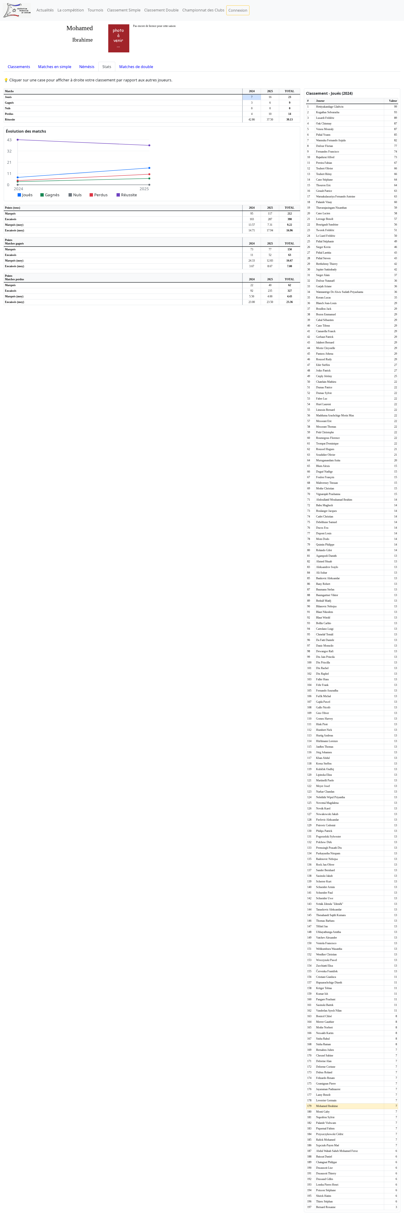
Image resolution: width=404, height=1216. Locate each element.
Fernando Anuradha (327, 690)
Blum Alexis (323, 466)
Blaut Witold (323, 617)
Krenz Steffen (324, 763)
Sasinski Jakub (324, 875)
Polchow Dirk (324, 842)
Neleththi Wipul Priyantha (330, 797)
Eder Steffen (323, 365)
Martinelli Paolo (325, 780)
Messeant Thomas (326, 426)
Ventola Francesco (326, 943)
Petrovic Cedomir (325, 825)
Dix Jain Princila (325, 657)
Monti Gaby (323, 1111)
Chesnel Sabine (324, 1055)
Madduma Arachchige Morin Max (335, 415)
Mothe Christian (325, 488)
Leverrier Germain (326, 1100)
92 (251, 290)
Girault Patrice (324, 191)
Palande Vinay (324, 202)
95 (251, 213)
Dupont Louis (324, 533)
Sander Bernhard (325, 870)
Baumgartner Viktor (327, 595)
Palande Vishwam (326, 1123)
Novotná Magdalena (327, 803)
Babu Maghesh (324, 505)
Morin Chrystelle (325, 348)
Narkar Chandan (325, 791)
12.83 (270, 260)
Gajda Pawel (323, 701)
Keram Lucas (323, 297)
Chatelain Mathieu (326, 381)
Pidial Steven (323, 258)
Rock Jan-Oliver (325, 864)
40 (270, 285)
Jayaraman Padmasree (328, 1089)
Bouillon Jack (323, 308)
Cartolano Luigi (324, 628)
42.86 (252, 119)
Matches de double (136, 66)
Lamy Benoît (323, 1094)
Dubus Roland (324, 1072)
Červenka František (327, 971)
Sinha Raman (323, 1044)
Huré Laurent (323, 404)
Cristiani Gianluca (326, 977)
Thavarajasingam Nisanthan (331, 207)
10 (270, 114)
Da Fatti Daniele (325, 640)
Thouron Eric (323, 185)
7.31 (269, 224)
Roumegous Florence (328, 438)
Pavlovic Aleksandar (327, 819)
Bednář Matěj (323, 600)
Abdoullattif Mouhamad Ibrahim (334, 499)
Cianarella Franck (325, 331)
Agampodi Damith (326, 555)
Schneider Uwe (324, 898)
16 (270, 97)
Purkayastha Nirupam (328, 853)
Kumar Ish (322, 993)
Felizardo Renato (325, 1078)
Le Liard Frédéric (325, 235)
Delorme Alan (324, 1061)
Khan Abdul (323, 758)
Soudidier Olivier (325, 454)
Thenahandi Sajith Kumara (331, 915)
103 (252, 219)
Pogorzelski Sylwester (328, 836)
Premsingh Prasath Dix (329, 847)
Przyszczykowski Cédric (329, 1134)
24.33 (252, 260)
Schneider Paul (324, 892)
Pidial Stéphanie (325, 241)
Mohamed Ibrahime (327, 1106)
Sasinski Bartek (324, 1005)
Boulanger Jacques (326, 511)
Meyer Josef (323, 786)
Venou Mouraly (325, 129)
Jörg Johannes (324, 752)
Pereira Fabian (324, 162)
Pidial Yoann (323, 134)
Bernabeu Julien (325, 1050)
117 (270, 213)
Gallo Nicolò (323, 707)
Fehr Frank (322, 685)
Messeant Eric (324, 421)
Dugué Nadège (324, 471)
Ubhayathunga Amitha (328, 932)
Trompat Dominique (327, 443)
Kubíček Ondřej (325, 769)
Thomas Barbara (325, 920)
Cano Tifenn (323, 325)
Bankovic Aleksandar (328, 578)
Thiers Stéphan (324, 1201)
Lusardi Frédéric (325, 118)
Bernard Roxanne (325, 1207)
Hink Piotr (322, 724)
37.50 (270, 119)
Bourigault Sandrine (327, 224)
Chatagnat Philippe (326, 1162)
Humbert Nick (324, 730)
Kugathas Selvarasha (327, 112)
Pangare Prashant (325, 999)
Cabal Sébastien (325, 320)
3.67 (251, 266)
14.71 (252, 230)
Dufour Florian (324, 146)
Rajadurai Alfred (325, 157)
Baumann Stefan (325, 589)
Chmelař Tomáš (324, 634)
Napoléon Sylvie (325, 1117)
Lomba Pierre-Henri (327, 1184)
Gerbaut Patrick (324, 337)
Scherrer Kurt (323, 881)
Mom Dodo (322, 539)
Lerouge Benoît (324, 219)
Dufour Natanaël (325, 280)
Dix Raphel (322, 673)
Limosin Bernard (325, 409)
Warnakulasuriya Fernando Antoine (335, 196)
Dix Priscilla (323, 662)
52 (270, 255)
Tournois (95, 10)
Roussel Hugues (325, 449)
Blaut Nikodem (324, 612)
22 (251, 285)
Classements (19, 66)
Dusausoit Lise (324, 1167)
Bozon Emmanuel (326, 314)
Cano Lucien (323, 213)
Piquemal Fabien (325, 1128)
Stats (106, 66)
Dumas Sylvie (324, 393)
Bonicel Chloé (324, 1016)
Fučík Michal (323, 696)
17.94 (270, 230)
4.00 (269, 296)
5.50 (251, 296)
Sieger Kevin (323, 247)
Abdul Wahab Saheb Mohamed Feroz (337, 1151)
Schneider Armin (325, 887)
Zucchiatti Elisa (324, 965)
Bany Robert (323, 584)
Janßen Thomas (324, 746)
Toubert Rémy (324, 174)
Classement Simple (124, 10)
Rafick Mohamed (325, 1139)
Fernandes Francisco (327, 151)
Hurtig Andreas (324, 735)
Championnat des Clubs (203, 10)
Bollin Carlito (323, 623)
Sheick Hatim (323, 1196)
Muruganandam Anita (328, 460)
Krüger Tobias (324, 988)
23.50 (270, 302)
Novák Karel (323, 808)
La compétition (71, 10)
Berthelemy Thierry (327, 264)
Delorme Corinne (325, 1066)
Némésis (86, 66)
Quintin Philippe (325, 544)
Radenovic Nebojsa (327, 859)
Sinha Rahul (323, 1038)
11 (251, 255)
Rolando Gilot (324, 550)
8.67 (269, 266)
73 (251, 249)
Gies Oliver (322, 713)
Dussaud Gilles (324, 1179)
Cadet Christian (324, 516)
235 (270, 290)
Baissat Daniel (324, 1156)
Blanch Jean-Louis (326, 303)
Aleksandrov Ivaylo (327, 567)
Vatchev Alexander (326, 937)
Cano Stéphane (324, 179)
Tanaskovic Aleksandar (329, 909)
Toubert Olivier (324, 168)
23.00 (252, 302)
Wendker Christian (326, 954)
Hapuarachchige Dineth (329, 982)
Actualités (45, 10)
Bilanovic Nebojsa (326, 606)
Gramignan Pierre (326, 1083)
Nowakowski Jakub (327, 814)
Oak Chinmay (324, 123)
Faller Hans (322, 679)
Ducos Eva (322, 527)
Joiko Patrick (323, 370)
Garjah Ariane (324, 286)
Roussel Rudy (324, 359)
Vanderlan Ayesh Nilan (329, 1010)
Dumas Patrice (324, 387)
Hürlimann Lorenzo (327, 741)
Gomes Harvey (324, 718)
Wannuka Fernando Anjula (331, 140)
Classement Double (161, 10)
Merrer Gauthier (325, 1021)
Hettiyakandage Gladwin (329, 106)
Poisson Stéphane (326, 1190)
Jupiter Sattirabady (326, 269)
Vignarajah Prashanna (328, 494)
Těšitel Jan (322, 926)
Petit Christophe (325, 432)
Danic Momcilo (324, 645)
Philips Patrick (324, 831)
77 (270, 249)
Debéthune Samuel (326, 522)
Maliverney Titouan (327, 482)
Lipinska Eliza (324, 774)
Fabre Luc (321, 398)
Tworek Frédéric (325, 230)
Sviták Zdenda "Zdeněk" (329, 904)
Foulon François (325, 477)
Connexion (237, 10)
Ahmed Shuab (324, 561)
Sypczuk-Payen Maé (327, 1145)
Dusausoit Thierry (326, 1173)
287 (270, 219)
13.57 (252, 224)
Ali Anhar (321, 572)
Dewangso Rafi (324, 651)
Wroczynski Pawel (326, 960)
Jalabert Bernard (325, 342)
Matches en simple (54, 66)
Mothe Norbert (324, 1027)
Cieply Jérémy (324, 376)
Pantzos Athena (324, 353)
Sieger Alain (323, 275)
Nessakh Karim (324, 1033)
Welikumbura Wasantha (329, 948)
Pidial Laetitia (323, 252)
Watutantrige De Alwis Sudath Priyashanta (339, 292)
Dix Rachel (322, 668)
